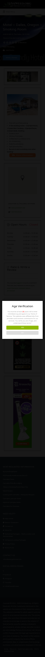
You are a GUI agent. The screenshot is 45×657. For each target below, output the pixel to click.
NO (22, 333)
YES (22, 327)
